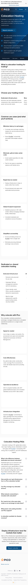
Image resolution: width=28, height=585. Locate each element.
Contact (21, 9)
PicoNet (22, 77)
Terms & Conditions (18, 577)
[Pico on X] (17, 570)
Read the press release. (14, 5)
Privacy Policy (9, 577)
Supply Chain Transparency (20, 580)
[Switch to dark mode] (14, 582)
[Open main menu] (25, 9)
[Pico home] (5, 9)
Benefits (22, 58)
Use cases (15, 58)
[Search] (16, 9)
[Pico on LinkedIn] (14, 570)
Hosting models (6, 58)
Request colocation (8, 30)
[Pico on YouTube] (19, 570)
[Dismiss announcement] (26, 3)
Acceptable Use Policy (7, 580)
